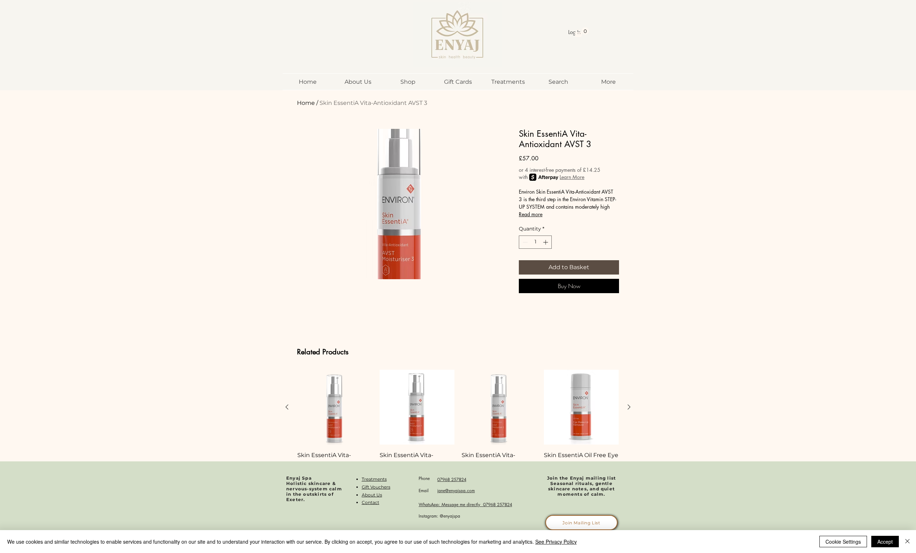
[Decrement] (524, 242)
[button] (581, 32)
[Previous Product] (287, 407)
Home (306, 103)
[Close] (907, 541)
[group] (458, 430)
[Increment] (546, 242)
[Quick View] (334, 407)
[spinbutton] (535, 242)
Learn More (572, 177)
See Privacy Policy (556, 541)
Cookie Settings (843, 541)
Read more (530, 214)
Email (424, 490)
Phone (424, 478)
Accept (885, 541)
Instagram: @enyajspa (439, 516)
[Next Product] (629, 407)
